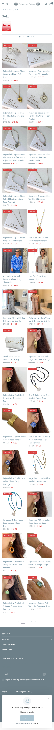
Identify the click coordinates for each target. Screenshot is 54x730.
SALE (16, 10)
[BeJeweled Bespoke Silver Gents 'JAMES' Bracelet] (39, 55)
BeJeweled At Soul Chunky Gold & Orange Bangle (40, 563)
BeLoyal (5, 639)
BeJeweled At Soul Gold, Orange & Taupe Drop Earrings (13, 564)
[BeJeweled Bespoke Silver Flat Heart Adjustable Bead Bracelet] (39, 138)
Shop (10, 10)
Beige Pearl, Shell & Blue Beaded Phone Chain (39, 480)
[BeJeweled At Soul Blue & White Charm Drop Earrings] (14, 462)
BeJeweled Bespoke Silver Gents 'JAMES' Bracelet (39, 73)
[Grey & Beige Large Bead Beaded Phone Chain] (39, 379)
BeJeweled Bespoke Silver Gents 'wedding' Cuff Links (14, 74)
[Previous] (4, 55)
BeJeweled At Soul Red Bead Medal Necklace (38, 239)
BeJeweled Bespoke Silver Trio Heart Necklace (39, 198)
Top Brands (7, 650)
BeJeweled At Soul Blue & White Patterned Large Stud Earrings (39, 439)
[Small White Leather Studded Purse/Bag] (14, 340)
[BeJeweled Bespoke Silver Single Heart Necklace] (14, 221)
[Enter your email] (44, 674)
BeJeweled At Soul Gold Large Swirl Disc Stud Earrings (13, 398)
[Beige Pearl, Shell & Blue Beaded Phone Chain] (39, 462)
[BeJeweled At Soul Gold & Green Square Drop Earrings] (14, 587)
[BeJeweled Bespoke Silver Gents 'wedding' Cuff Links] (14, 55)
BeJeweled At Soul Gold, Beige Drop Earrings (39, 521)
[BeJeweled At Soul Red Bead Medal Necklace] (39, 221)
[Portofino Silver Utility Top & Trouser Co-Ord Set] (14, 302)
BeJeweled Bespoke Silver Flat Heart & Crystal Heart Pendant (39, 115)
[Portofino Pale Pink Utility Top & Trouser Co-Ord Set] (39, 302)
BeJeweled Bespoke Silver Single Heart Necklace (14, 239)
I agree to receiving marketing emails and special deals (24, 680)
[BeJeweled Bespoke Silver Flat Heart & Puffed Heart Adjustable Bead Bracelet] (14, 138)
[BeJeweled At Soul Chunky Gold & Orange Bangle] (39, 545)
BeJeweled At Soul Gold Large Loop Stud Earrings (39, 358)
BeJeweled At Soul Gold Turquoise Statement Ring (39, 605)
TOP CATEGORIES (8, 644)
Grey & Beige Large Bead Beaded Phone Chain (39, 397)
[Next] (25, 55)
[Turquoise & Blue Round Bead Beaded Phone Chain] (14, 504)
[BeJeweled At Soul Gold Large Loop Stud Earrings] (39, 340)
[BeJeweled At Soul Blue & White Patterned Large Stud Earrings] (39, 420)
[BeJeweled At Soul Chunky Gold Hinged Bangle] (14, 420)
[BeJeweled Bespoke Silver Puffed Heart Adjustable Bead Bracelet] (14, 180)
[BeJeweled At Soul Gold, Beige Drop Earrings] (39, 504)
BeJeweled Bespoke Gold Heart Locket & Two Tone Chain (13, 115)
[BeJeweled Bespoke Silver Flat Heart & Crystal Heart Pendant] (39, 96)
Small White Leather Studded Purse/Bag (11, 358)
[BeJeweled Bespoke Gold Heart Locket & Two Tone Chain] (14, 96)
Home (4, 10)
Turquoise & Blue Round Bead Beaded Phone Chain (13, 522)
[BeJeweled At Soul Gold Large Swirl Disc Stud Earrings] (14, 379)
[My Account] (46, 4)
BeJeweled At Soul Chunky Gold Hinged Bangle (14, 438)
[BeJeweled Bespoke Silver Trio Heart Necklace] (39, 180)
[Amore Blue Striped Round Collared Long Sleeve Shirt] (14, 260)
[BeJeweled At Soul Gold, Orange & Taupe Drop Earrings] (14, 545)
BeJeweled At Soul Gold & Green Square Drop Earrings (13, 606)
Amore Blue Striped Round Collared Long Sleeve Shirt (12, 279)
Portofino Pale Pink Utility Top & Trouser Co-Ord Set (39, 319)
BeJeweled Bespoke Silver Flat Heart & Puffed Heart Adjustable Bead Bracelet (14, 157)
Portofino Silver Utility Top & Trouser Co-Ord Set (14, 319)
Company (6, 634)
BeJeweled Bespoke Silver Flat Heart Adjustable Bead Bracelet (39, 157)
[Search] (7, 4)
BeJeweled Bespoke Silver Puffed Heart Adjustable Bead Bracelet (14, 199)
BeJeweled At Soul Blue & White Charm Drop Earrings (14, 481)
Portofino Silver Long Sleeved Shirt (37, 278)
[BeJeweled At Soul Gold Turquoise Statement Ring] (39, 587)
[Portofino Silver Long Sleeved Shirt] (39, 260)
